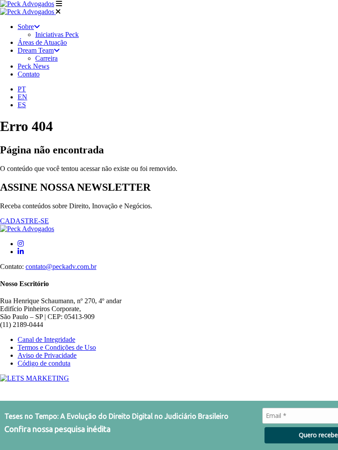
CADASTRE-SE (24, 221)
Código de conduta (44, 363)
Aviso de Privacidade (47, 355)
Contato (29, 74)
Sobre (26, 26)
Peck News (33, 66)
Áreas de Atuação (42, 42)
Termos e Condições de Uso (57, 347)
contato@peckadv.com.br (61, 266)
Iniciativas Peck (57, 34)
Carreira (46, 58)
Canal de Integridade (46, 339)
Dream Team (36, 50)
